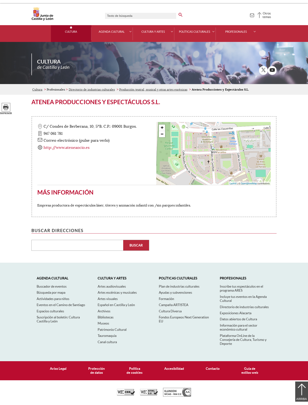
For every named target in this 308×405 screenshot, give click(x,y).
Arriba (301, 399)
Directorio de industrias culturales (92, 89)
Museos (103, 323)
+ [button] (162, 127)
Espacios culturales (50, 311)
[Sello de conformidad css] (126, 394)
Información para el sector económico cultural (238, 327)
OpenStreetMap (249, 183)
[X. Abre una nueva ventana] (263, 70)
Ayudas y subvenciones (175, 292)
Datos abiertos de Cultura (238, 319)
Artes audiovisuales (112, 286)
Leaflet (233, 183)
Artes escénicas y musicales (117, 292)
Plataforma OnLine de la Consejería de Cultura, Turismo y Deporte (243, 340)
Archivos (104, 311)
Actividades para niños (53, 299)
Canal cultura (107, 342)
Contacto (213, 368)
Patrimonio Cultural (112, 329)
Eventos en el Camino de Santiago (61, 305)
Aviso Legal (58, 368)
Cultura (71, 31)
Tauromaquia (107, 336)
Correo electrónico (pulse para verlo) (77, 140)
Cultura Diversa (170, 311)
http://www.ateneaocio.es (66, 147)
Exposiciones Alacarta (235, 313)
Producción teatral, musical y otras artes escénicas (153, 89)
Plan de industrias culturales (179, 286)
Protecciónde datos (96, 370)
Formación (166, 299)
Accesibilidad (174, 368)
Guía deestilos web (249, 370)
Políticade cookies (134, 370)
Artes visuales (108, 299)
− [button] (162, 134)
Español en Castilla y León (116, 305)
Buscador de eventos (52, 286)
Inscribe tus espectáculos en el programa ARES (241, 288)
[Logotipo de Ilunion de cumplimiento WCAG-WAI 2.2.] (177, 395)
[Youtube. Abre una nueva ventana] (272, 70)
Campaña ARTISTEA (173, 305)
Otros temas (267, 15)
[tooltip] (252, 15)
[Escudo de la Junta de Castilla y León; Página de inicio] (42, 20)
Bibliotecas (106, 317)
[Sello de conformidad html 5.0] (149, 394)
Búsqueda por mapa (51, 292)
